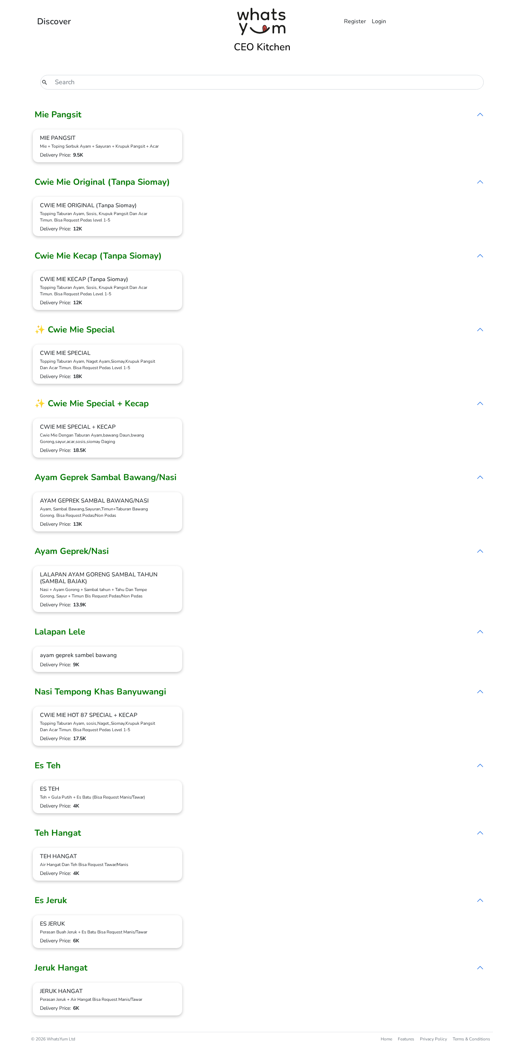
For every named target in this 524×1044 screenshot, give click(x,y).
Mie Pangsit (58, 114)
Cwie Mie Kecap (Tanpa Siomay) (98, 255)
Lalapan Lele (60, 631)
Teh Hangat (58, 833)
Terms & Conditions (471, 1039)
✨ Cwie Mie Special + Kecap (92, 403)
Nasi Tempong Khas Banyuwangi (100, 691)
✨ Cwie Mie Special (75, 329)
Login (379, 21)
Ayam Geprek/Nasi (72, 551)
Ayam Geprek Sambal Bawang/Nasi (105, 477)
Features (406, 1039)
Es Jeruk (51, 900)
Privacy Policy (433, 1039)
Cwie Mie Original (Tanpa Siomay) (102, 182)
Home (386, 1039)
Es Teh (48, 765)
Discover (54, 21)
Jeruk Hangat (61, 967)
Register (355, 21)
